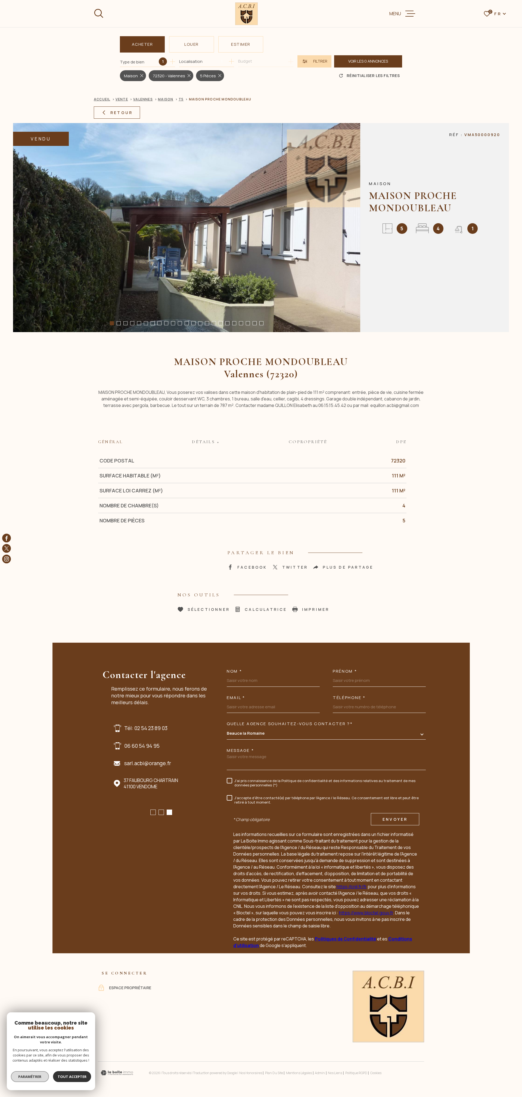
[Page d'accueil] (246, 13)
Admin (320, 1073)
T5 (181, 99)
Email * (236, 697)
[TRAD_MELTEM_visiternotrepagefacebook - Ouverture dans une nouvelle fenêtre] (6, 538)
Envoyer (395, 819)
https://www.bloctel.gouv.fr (366, 913)
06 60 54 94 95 (139, 745)
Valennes (143, 99)
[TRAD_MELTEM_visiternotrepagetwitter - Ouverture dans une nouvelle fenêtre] (6, 548)
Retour (121, 112)
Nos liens (335, 1073)
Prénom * (345, 671)
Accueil (102, 99)
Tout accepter (72, 1076)
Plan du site (274, 1073)
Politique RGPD (356, 1073)
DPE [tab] (401, 442)
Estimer (240, 44)
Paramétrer (30, 1076)
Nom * (234, 671)
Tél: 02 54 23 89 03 (143, 728)
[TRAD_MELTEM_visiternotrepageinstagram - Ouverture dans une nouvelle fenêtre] (6, 558)
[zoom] (186, 227)
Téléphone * (349, 697)
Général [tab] (110, 442)
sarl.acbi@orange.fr (145, 763)
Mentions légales (299, 1073)
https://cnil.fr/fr (352, 887)
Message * (240, 750)
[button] (112, 323)
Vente (122, 99)
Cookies (375, 1073)
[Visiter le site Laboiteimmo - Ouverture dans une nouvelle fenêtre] (117, 1072)
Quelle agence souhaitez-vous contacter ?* (290, 724)
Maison (165, 99)
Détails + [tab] (206, 442)
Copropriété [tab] (308, 442)
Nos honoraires (250, 1073)
